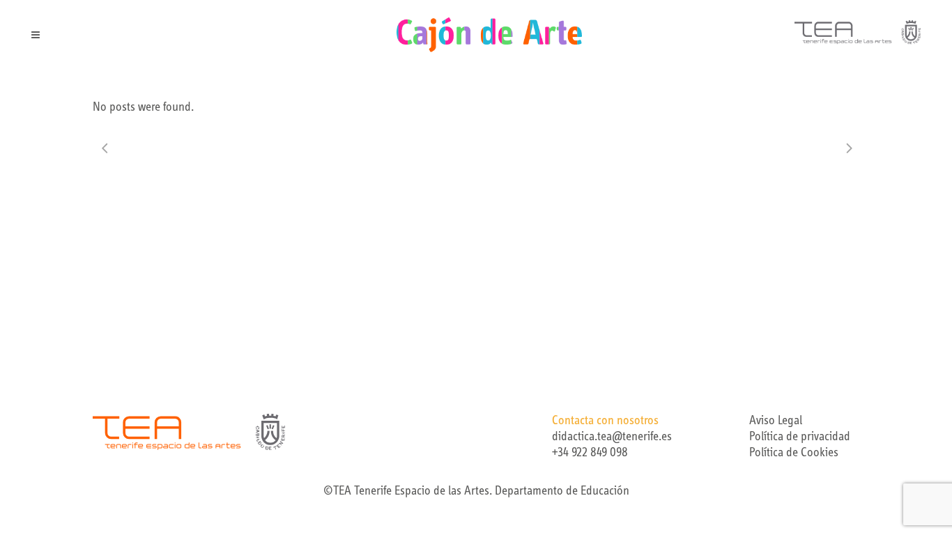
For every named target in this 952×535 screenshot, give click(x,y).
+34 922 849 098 (590, 453)
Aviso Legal (775, 421)
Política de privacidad (799, 437)
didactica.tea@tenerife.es (612, 437)
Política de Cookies (793, 453)
